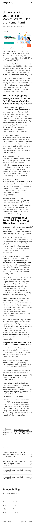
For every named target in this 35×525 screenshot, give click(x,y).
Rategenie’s (10, 400)
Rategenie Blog (8, 3)
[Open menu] (31, 3)
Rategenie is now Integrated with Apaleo (7, 431)
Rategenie (21, 26)
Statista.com (16, 51)
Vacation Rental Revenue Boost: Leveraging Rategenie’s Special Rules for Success (23, 431)
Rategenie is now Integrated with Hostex (13, 478)
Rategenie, (21, 348)
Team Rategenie (12, 26)
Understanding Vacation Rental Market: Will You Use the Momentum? (14, 463)
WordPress (29, 521)
